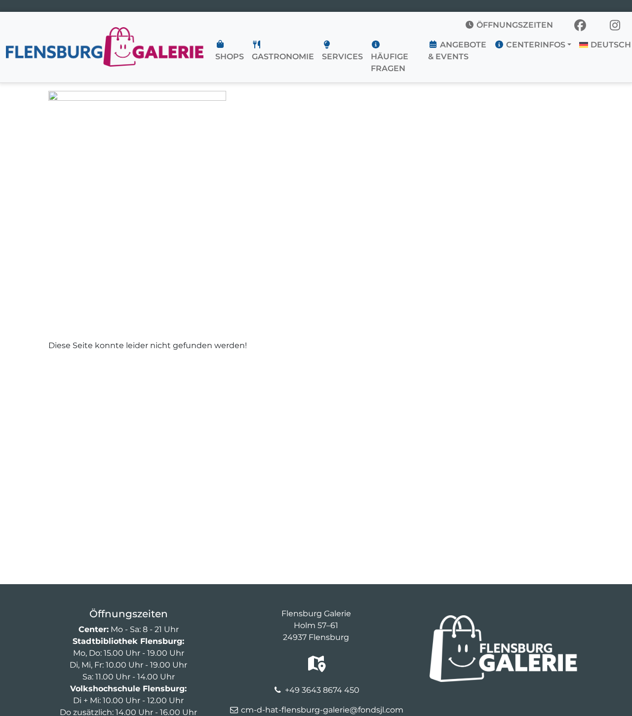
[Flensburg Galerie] (104, 33)
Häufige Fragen (389, 62)
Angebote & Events (457, 50)
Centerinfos (534, 44)
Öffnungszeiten (513, 25)
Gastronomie (283, 56)
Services (342, 56)
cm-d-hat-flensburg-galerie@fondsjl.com (322, 710)
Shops (229, 56)
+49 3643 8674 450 (322, 690)
